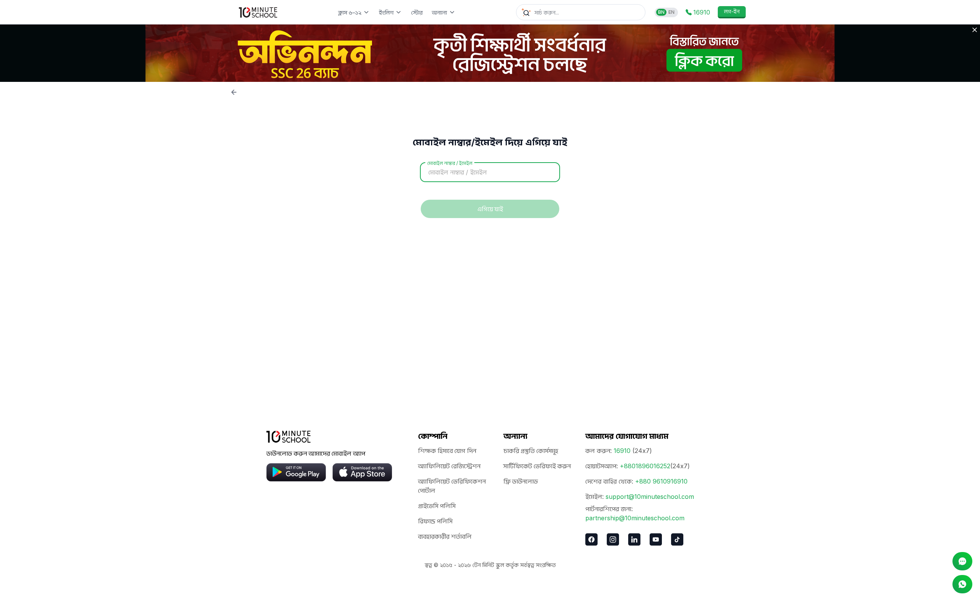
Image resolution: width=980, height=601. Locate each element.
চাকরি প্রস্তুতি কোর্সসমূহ (530, 450)
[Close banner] (974, 30)
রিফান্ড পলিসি (435, 521)
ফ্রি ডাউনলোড (520, 481)
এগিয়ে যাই (490, 209)
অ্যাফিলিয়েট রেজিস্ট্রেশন (449, 466)
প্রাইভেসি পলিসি (437, 506)
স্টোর (417, 12)
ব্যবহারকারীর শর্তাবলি (445, 536)
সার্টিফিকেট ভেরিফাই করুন (537, 466)
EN (671, 12)
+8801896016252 (645, 466)
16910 (622, 450)
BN (661, 12)
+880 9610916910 (661, 481)
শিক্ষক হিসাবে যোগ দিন (447, 450)
